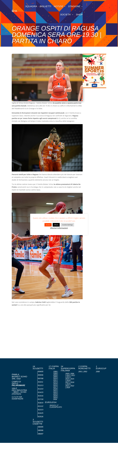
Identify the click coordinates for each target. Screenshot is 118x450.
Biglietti (45, 6)
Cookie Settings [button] (67, 225)
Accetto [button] (48, 225)
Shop (79, 14)
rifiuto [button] (56, 225)
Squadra (31, 6)
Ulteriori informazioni (59, 228)
